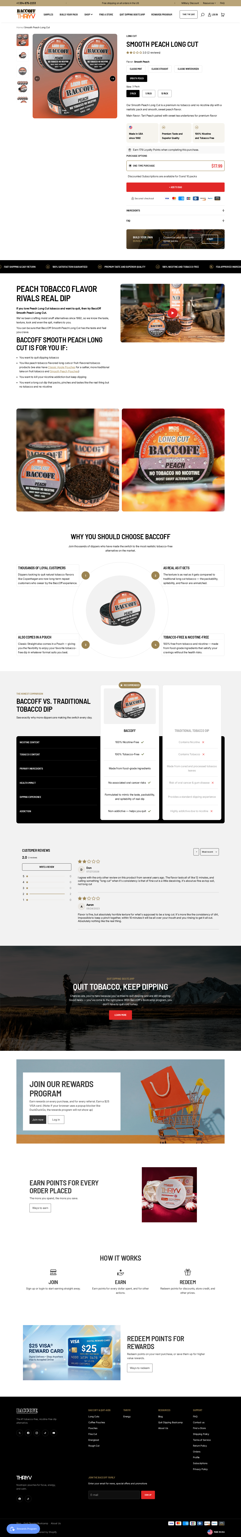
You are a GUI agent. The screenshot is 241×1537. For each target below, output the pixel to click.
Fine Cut (92, 1434)
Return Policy (200, 1445)
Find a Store (199, 1428)
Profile (196, 1457)
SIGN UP (148, 1495)
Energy (127, 1416)
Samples (48, 14)
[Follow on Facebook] (28, 1433)
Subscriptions (200, 1463)
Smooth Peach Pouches (64, 371)
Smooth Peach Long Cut (37, 27)
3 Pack (133, 93)
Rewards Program (161, 14)
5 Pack (149, 93)
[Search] (202, 15)
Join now (37, 1119)
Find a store (106, 14)
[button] (66, 3)
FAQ (222, 3)
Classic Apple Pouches (61, 367)
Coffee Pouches (96, 1422)
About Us (163, 1428)
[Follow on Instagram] (36, 1433)
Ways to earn (40, 1208)
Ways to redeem (140, 1368)
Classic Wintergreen (188, 68)
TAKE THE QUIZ (188, 14)
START (210, 239)
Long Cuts (93, 1416)
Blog (160, 1416)
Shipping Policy (201, 1434)
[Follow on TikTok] (45, 1433)
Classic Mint (136, 68)
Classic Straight (159, 68)
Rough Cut (94, 1445)
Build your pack (69, 14)
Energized (93, 1440)
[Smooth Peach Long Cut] (130, 706)
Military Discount (190, 3)
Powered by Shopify (46, 1532)
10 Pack (164, 93)
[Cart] (223, 14)
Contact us (198, 1422)
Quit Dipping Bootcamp (132, 14)
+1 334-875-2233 (26, 3)
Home (19, 27)
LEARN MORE (120, 1014)
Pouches (92, 1428)
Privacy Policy (200, 1469)
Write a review (46, 867)
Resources (208, 3)
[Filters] (196, 851)
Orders (196, 1451)
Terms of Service (202, 1440)
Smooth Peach (137, 78)
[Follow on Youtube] (53, 1433)
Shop (87, 14)
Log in (56, 1119)
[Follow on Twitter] (19, 1433)
